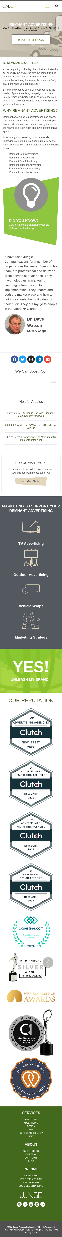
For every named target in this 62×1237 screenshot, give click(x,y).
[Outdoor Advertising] (31, 558)
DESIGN (31, 1126)
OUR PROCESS (31, 1151)
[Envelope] (47, 359)
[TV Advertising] (31, 527)
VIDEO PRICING (31, 1182)
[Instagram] (31, 359)
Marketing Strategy (31, 637)
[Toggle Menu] (47, 6)
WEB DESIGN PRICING (31, 1179)
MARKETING (31, 1119)
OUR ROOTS (31, 1158)
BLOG (31, 1161)
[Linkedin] (39, 359)
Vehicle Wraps (31, 606)
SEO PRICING (31, 1175)
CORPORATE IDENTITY (31, 1133)
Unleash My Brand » (31, 679)
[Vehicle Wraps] (31, 589)
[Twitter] (22, 359)
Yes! (31, 667)
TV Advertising (31, 543)
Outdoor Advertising (31, 575)
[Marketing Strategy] (31, 620)
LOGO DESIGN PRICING (31, 1186)
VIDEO (31, 1136)
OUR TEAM (31, 1154)
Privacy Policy (31, 1233)
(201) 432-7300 (50, 1230)
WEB (31, 1129)
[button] (57, 6)
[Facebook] (14, 359)
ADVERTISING (31, 1123)
